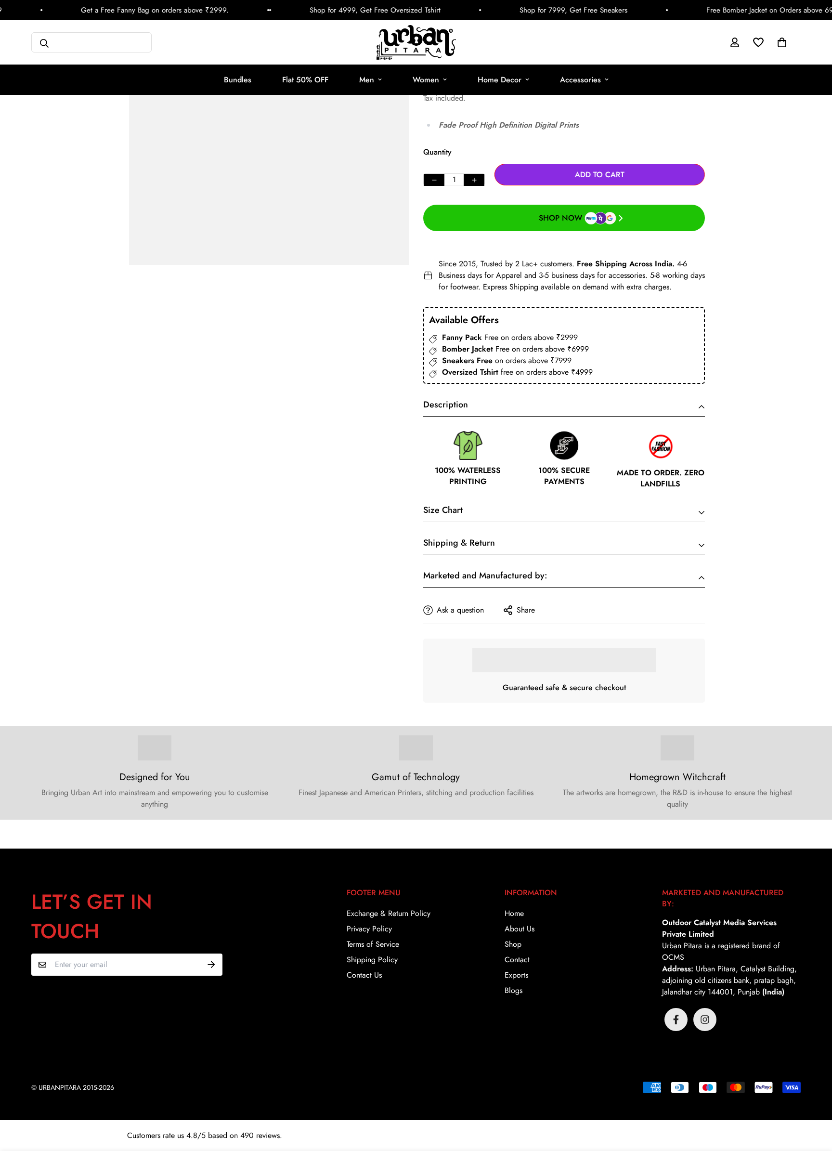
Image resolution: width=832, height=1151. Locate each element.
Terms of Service (373, 944)
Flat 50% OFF (305, 79)
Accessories (580, 79)
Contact (517, 959)
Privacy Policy (369, 928)
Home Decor (499, 79)
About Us (519, 928)
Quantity (437, 151)
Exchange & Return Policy (388, 913)
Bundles (237, 79)
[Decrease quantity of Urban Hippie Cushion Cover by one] (434, 180)
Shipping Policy (372, 959)
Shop (513, 944)
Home (514, 913)
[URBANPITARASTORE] (416, 42)
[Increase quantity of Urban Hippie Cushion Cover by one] (474, 180)
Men (366, 79)
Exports (516, 975)
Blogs (513, 990)
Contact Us (364, 975)
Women (426, 79)
